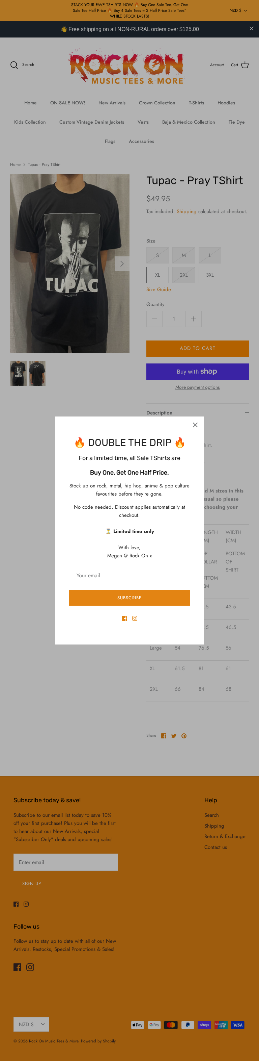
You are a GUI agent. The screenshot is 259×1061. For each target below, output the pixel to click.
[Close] (195, 425)
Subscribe (129, 598)
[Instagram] (134, 618)
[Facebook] (124, 618)
